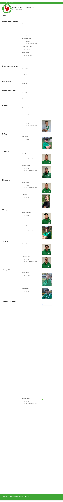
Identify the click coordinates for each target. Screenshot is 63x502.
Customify (4, 497)
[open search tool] (57, 8)
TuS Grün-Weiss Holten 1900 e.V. (24, 8)
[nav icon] (60, 8)
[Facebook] (58, 3)
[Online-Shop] (60, 3)
